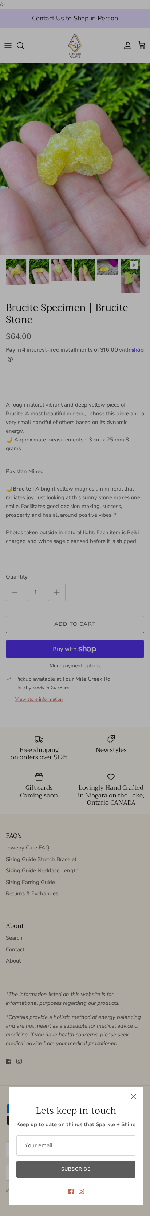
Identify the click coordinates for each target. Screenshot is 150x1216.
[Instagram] (81, 1191)
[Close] (134, 1096)
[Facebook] (71, 1191)
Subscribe (76, 1169)
